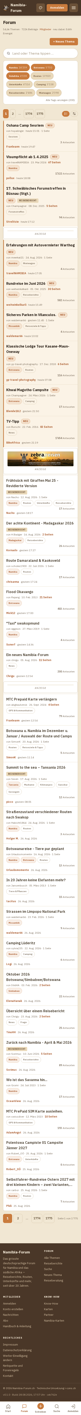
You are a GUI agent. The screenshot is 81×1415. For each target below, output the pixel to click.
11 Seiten (45, 660)
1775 (40, 114)
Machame (29, 784)
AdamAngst (13, 1132)
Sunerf (10, 644)
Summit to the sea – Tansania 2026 (35, 767)
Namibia (18, 67)
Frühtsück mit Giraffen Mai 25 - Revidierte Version (32, 483)
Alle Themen (52, 1258)
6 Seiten (63, 364)
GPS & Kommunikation (21, 710)
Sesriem (13, 136)
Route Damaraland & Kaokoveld (33, 560)
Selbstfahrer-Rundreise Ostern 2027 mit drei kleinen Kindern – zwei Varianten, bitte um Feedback (40, 1182)
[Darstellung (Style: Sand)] (40, 7)
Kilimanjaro (46, 784)
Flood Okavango (19, 592)
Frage (24, 1022)
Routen (42, 75)
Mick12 (10, 613)
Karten (48, 1309)
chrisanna (12, 581)
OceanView (13, 1101)
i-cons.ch (70, 1388)
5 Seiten (51, 206)
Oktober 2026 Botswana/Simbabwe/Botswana (33, 977)
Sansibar (63, 784)
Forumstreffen (16, 211)
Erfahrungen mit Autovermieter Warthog (40, 245)
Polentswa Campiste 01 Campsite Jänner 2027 (34, 1145)
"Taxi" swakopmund (22, 623)
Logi (9, 964)
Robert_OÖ (13, 1169)
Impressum (10, 1344)
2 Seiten (47, 534)
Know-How (51, 1303)
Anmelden (57, 7)
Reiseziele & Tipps (35, 326)
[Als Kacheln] (74, 114)
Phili (9, 1205)
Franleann (12, 146)
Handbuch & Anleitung (17, 1326)
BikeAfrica (13, 442)
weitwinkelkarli (16, 304)
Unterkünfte (19, 84)
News (12, 432)
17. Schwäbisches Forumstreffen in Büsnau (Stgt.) (36, 191)
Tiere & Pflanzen (18, 891)
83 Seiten (46, 426)
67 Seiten (54, 162)
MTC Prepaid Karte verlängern (31, 699)
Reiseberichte (20, 92)
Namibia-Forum (19, 8)
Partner (49, 1315)
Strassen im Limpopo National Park (35, 911)
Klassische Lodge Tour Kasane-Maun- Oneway (37, 349)
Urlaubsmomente (17, 870)
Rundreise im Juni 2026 (25, 283)
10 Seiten (51, 1116)
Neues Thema (53, 1275)
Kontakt (8, 1376)
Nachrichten (11, 1315)
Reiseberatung (53, 1280)
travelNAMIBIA (16, 273)
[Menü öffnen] (73, 7)
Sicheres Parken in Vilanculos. (31, 315)
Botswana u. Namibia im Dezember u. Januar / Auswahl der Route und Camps (39, 733)
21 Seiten (46, 597)
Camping (45, 84)
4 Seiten (53, 704)
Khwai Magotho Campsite (27, 390)
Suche (48, 1269)
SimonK (11, 757)
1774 (28, 114)
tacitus (11, 901)
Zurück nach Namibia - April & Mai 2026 (39, 1042)
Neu (50, 125)
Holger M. (12, 838)
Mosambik (14, 326)
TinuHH (11, 1032)
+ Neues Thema (64, 41)
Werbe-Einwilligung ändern (15, 1358)
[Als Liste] (66, 114)
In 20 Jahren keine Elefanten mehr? (36, 880)
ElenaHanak (14, 1001)
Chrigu (10, 676)
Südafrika (18, 75)
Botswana (43, 67)
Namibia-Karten (54, 1320)
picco (9, 801)
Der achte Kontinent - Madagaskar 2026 (40, 523)
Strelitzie (12, 221)
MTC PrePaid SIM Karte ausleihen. (34, 1111)
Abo (5, 1320)
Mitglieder (45, 29)
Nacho (10, 513)
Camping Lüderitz (20, 943)
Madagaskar (15, 540)
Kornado (11, 550)
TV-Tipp (12, 421)
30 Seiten (54, 289)
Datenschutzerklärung (17, 1350)
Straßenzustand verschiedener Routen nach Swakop (39, 814)
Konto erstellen (13, 1309)
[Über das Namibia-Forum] (6, 7)
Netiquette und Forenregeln (13, 1368)
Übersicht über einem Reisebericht (35, 1011)
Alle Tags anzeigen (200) (60, 100)
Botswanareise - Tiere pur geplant (35, 849)
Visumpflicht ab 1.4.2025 (27, 157)
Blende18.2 (13, 411)
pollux (10, 178)
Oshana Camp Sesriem (25, 125)
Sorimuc (11, 1069)
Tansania (13, 784)
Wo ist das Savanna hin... (26, 1080)
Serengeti (14, 791)
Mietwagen (49, 92)
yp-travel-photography (21, 379)
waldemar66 (14, 336)
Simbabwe (14, 991)
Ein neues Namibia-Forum (27, 655)
